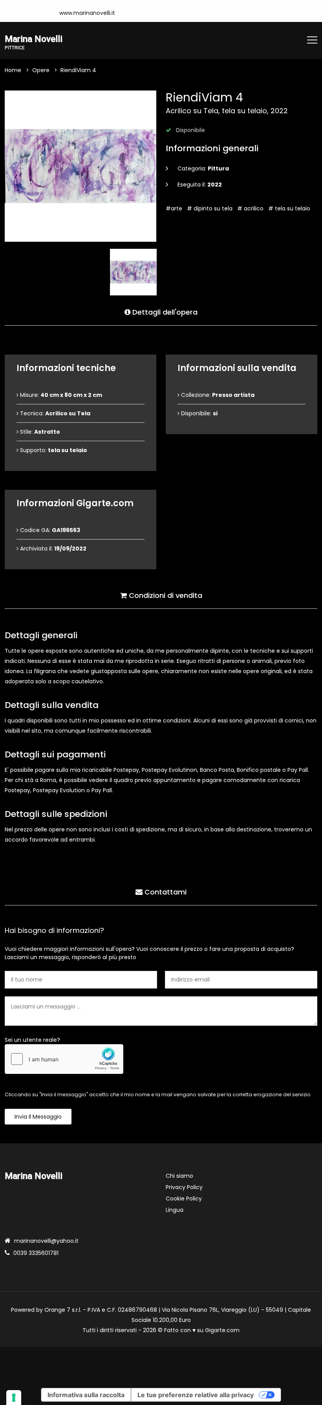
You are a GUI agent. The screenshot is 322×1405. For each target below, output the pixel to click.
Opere (40, 70)
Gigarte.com (222, 1330)
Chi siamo (179, 1176)
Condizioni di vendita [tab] (164, 595)
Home (13, 70)
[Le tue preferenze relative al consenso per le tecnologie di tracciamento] (13, 1397)
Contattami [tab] (165, 892)
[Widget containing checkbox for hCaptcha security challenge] (64, 1059)
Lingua (174, 1210)
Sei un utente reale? (32, 1040)
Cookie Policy (184, 1198)
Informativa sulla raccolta (86, 1395)
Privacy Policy (184, 1187)
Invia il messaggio (38, 1117)
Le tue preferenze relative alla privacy (195, 1395)
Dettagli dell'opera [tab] (164, 312)
